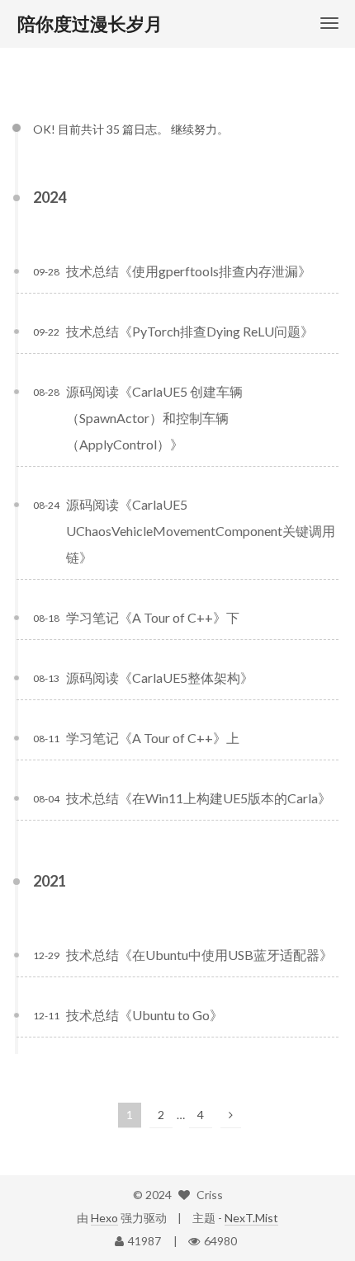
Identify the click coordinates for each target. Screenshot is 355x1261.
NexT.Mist (251, 1218)
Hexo (104, 1218)
